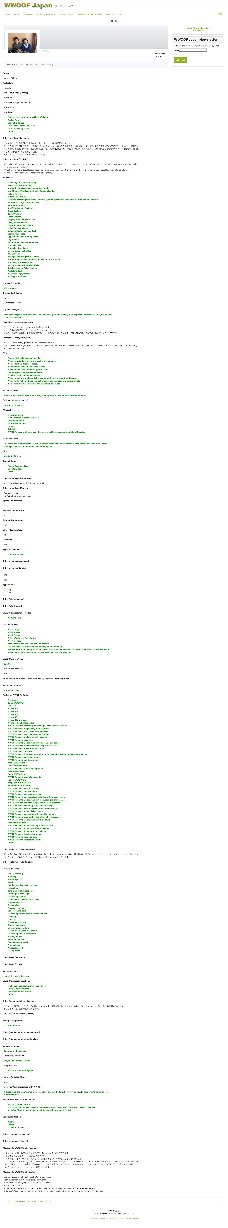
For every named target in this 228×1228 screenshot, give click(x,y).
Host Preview (28, 14)
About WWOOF (105, 1219)
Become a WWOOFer (121, 1219)
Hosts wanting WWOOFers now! (89, 14)
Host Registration (66, 14)
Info (15, 14)
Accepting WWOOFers (29, 64)
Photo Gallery (47, 64)
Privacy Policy (45, 1201)
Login (120, 14)
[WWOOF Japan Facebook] (113, 21)
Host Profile (12, 64)
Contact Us (109, 14)
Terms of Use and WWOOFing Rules (21, 1201)
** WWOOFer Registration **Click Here (198, 29)
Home (7, 14)
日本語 (219, 14)
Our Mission (92, 1219)
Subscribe (180, 60)
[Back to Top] (224, 1223)
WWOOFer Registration (46, 14)
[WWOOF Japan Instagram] (116, 21)
